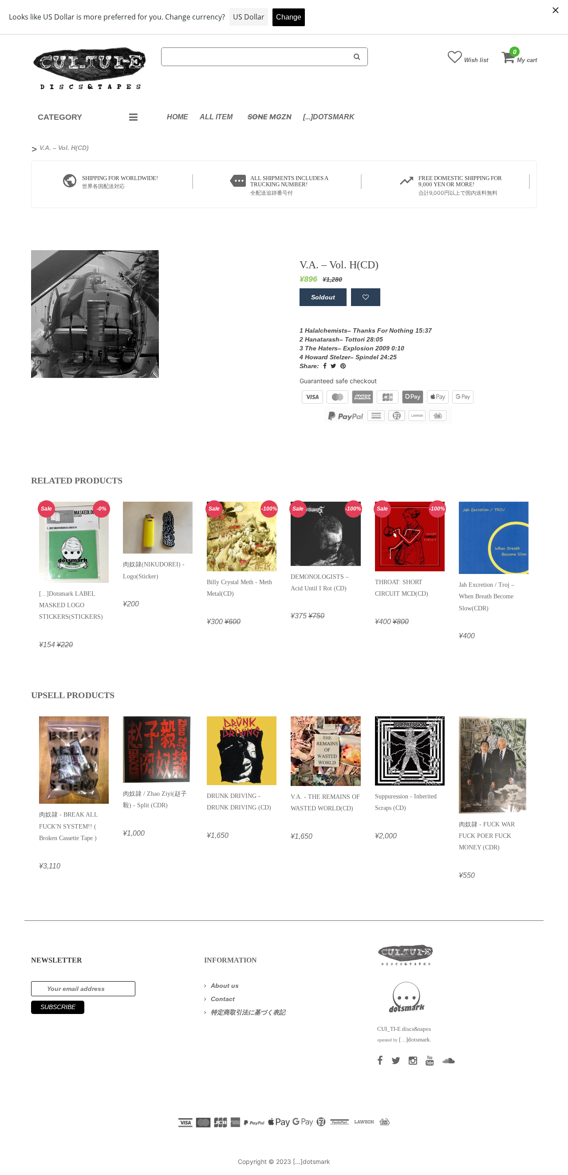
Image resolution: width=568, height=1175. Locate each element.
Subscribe (57, 1006)
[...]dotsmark (329, 117)
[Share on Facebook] (325, 365)
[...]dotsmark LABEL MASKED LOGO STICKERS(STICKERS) (71, 605)
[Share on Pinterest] (343, 365)
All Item (216, 117)
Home (177, 117)
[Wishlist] (365, 297)
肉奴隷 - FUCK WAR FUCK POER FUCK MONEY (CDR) (487, 836)
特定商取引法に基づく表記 (248, 1012)
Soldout (323, 297)
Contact (223, 998)
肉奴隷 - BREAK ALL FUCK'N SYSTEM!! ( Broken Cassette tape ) (68, 826)
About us (225, 985)
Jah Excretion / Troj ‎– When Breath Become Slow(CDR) (486, 597)
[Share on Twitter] (333, 365)
